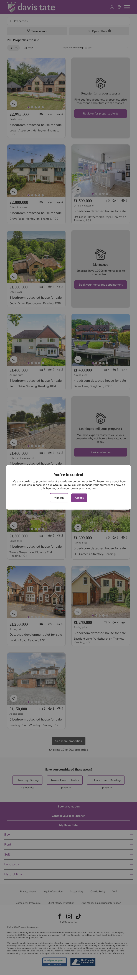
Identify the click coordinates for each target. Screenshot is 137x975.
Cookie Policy (61, 485)
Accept (79, 498)
